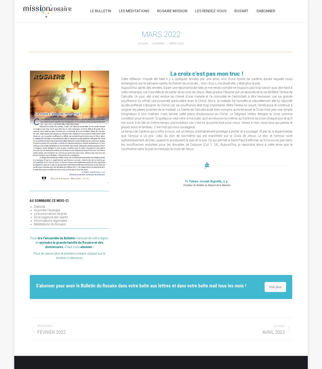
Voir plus (275, 287)
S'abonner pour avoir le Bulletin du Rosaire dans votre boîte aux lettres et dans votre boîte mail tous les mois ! (141, 286)
